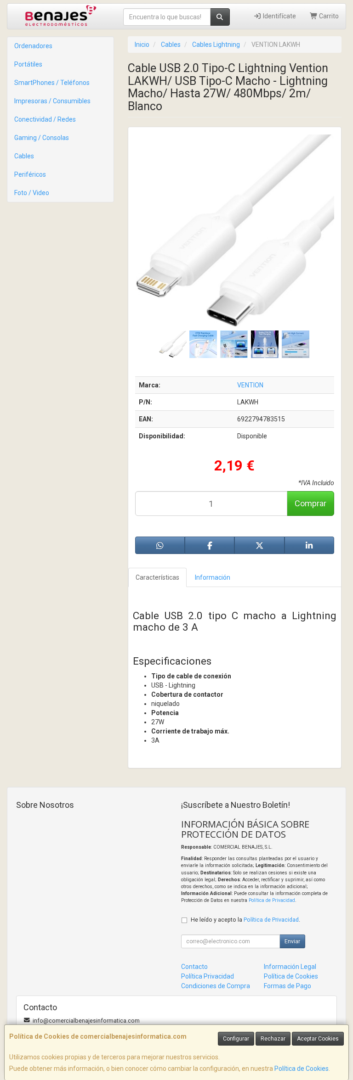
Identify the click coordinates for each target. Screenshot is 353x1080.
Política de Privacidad (272, 900)
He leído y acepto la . (245, 919)
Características (157, 577)
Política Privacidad (207, 976)
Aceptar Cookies (318, 1038)
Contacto (194, 966)
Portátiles (28, 64)
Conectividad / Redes (45, 119)
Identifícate (279, 16)
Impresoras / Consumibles (52, 101)
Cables (24, 156)
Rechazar (273, 1038)
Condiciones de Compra (215, 986)
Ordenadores (33, 46)
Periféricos (30, 174)
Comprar (310, 503)
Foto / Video (31, 192)
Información (212, 577)
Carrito (328, 16)
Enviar (292, 941)
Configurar (236, 1038)
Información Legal (290, 966)
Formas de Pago (287, 986)
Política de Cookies (301, 1068)
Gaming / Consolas (41, 137)
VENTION (250, 385)
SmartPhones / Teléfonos (52, 82)
